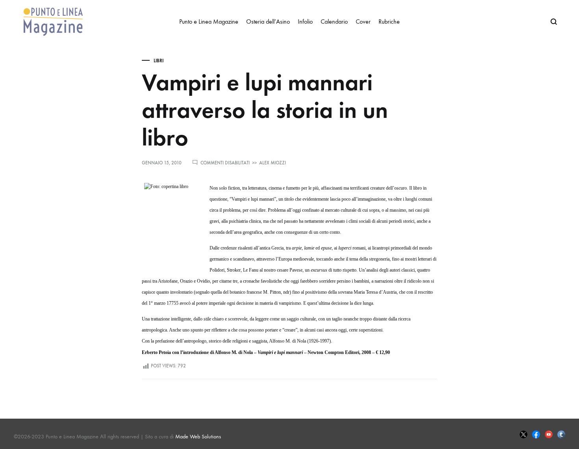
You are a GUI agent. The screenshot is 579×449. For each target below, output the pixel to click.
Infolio (305, 21)
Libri (158, 60)
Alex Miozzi (272, 163)
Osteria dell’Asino (268, 21)
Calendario (334, 21)
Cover (363, 21)
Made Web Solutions (198, 436)
